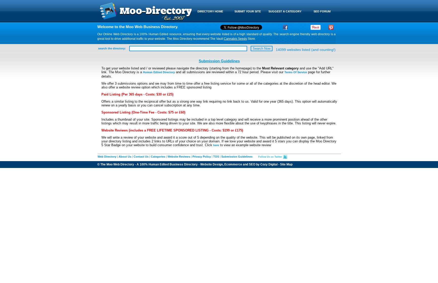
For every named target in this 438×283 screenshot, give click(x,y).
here (216, 145)
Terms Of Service (295, 72)
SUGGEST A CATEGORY (284, 11)
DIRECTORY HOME (210, 11)
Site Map (286, 164)
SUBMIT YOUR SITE (247, 11)
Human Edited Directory (159, 72)
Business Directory (184, 164)
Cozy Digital (269, 164)
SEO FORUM (322, 11)
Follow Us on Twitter (270, 157)
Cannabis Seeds (235, 39)
